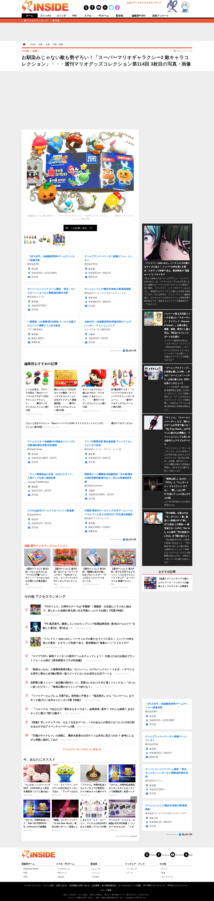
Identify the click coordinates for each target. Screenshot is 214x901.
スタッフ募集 (105, 890)
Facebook (165, 855)
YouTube (179, 855)
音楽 (163, 873)
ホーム (29, 15)
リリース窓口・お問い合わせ (55, 885)
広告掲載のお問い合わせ (79, 885)
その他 (162, 864)
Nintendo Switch (31, 869)
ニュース (96, 869)
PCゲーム (104, 15)
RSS (190, 855)
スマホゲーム (64, 869)
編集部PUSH (138, 15)
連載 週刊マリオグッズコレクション (46, 545)
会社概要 (95, 885)
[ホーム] (24, 44)
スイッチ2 (45, 15)
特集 (57, 20)
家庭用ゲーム (28, 864)
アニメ (164, 869)
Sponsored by (116, 350)
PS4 (25, 877)
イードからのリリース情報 (130, 885)
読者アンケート (160, 15)
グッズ (130, 873)
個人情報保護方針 (109, 885)
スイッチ (61, 15)
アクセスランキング (37, 20)
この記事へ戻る (81, 228)
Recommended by (123, 836)
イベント (96, 873)
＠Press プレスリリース (177, 885)
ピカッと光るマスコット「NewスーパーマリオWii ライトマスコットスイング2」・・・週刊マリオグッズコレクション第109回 (79, 425)
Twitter (152, 855)
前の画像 (30, 174)
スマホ (87, 15)
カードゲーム (167, 877)
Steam (61, 877)
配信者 (119, 15)
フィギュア (132, 869)
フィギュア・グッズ (135, 864)
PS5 (74, 15)
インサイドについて (32, 885)
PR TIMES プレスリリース (154, 885)
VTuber (95, 877)
